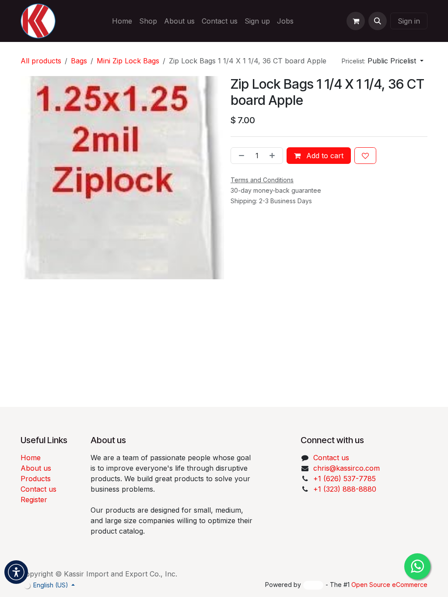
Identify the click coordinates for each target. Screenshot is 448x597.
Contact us (38, 489)
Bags (79, 60)
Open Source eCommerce (389, 584)
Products (36, 478)
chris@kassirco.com (347, 468)
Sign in (409, 21)
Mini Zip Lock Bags (128, 60)
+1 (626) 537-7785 (344, 478)
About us (36, 468)
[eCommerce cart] (355, 21)
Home (31, 457)
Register (34, 499)
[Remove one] (239, 155)
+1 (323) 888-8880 (344, 489)
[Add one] (274, 155)
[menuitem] (122, 21)
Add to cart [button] (323, 155)
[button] (377, 21)
